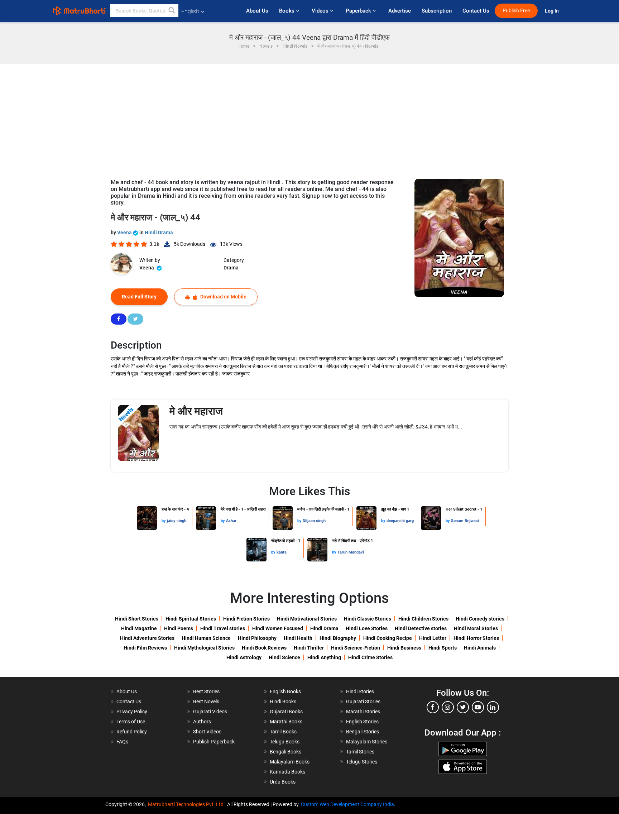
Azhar (231, 520)
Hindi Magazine (139, 628)
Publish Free (516, 10)
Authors (202, 721)
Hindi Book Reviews (264, 648)
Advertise (399, 11)
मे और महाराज (196, 411)
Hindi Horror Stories (476, 638)
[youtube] (478, 707)
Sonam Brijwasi (465, 520)
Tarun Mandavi (350, 552)
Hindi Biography (338, 638)
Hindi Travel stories (222, 628)
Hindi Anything (324, 657)
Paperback (359, 11)
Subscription (437, 11)
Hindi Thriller (309, 648)
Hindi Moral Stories (476, 628)
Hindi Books (283, 701)
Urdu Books (283, 782)
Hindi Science (284, 657)
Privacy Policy (131, 711)
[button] (171, 10)
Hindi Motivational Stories (307, 619)
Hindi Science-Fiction (355, 648)
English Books (285, 691)
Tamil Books (283, 731)
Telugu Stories (361, 762)
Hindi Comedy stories (480, 619)
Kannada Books (287, 772)
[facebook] (433, 707)
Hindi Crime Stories (370, 657)
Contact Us (475, 11)
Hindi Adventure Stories (147, 638)
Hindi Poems (178, 628)
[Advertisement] (309, 118)
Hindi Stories (360, 691)
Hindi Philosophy (257, 638)
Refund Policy (131, 731)
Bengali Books (285, 752)
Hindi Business (404, 648)
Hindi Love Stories (367, 628)
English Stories (362, 721)
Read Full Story (139, 297)
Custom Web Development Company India (347, 804)
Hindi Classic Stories (367, 619)
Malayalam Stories (366, 741)
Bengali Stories (362, 731)
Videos (321, 11)
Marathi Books (286, 721)
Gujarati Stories (363, 701)
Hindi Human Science (206, 638)
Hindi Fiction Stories (246, 619)
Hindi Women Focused (277, 628)
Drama (231, 267)
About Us (257, 11)
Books (287, 11)
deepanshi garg (400, 520)
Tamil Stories (360, 752)
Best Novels (206, 701)
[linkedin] (493, 707)
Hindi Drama (159, 232)
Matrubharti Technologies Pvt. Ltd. (187, 804)
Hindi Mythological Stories (204, 648)
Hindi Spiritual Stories (190, 619)
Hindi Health (298, 638)
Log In (552, 11)
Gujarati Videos (210, 711)
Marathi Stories (363, 711)
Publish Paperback (214, 741)
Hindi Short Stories (136, 619)
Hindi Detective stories (421, 628)
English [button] (190, 11)
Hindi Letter (432, 638)
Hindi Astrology (243, 657)
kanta (282, 552)
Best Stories (206, 691)
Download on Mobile (222, 297)
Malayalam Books (290, 762)
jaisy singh (176, 520)
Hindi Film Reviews (145, 648)
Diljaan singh (314, 520)
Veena (125, 232)
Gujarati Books (286, 711)
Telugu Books (284, 741)
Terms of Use (130, 721)
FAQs (122, 741)
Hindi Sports (442, 648)
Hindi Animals (480, 648)
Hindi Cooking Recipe (387, 638)
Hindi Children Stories (423, 619)
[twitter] (463, 707)
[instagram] (448, 707)
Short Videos (207, 731)
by (164, 520)
